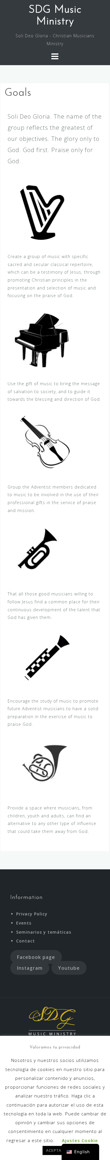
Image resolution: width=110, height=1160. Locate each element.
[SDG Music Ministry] (52, 1020)
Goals (82, 1119)
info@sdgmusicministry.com (55, 1076)
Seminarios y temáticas (43, 932)
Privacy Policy (32, 914)
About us (55, 1119)
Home (28, 1119)
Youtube (69, 968)
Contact (25, 941)
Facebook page (36, 957)
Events (23, 923)
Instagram (30, 968)
